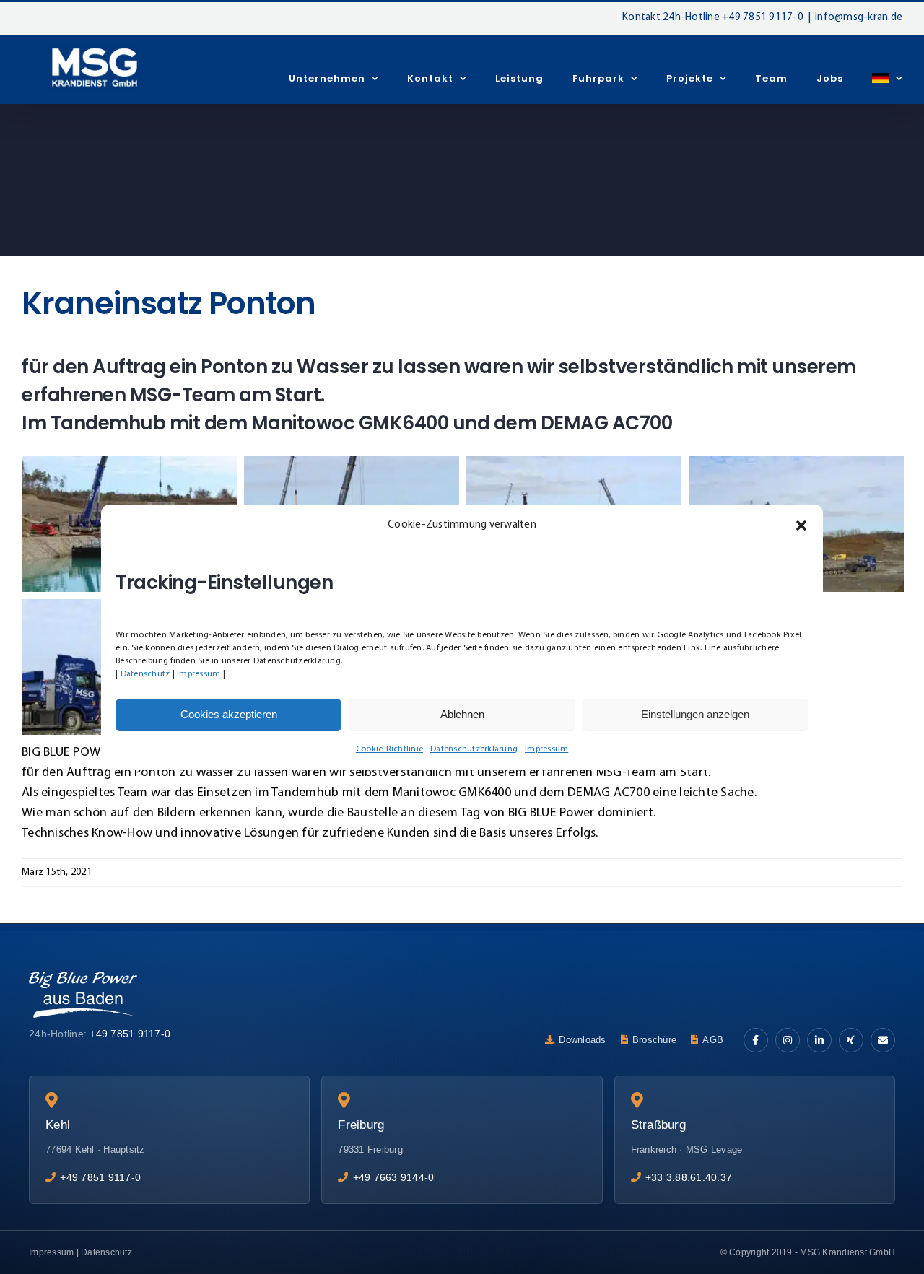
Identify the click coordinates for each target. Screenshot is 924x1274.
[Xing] (851, 1040)
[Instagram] (787, 1040)
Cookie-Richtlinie (389, 749)
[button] (801, 525)
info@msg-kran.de (858, 17)
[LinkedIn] (819, 1040)
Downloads (582, 1039)
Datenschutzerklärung (474, 749)
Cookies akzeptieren (228, 714)
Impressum (198, 674)
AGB (712, 1039)
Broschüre (654, 1039)
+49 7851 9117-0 (762, 17)
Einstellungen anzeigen (695, 714)
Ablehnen (462, 714)
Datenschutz (145, 674)
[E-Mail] (883, 1040)
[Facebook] (756, 1040)
